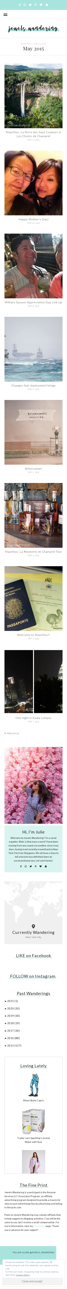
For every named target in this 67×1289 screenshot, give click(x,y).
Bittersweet (33, 468)
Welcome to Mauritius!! (33, 634)
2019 (13, 1015)
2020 (13, 1008)
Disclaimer (39, 1226)
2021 (12, 1001)
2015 (14, 1045)
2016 (13, 1038)
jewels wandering (33, 28)
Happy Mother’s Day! (33, 219)
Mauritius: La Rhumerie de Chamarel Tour (33, 551)
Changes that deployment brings (33, 385)
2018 (13, 1023)
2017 (13, 1030)
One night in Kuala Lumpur (33, 717)
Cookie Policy (23, 1275)
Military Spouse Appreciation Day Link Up (33, 302)
